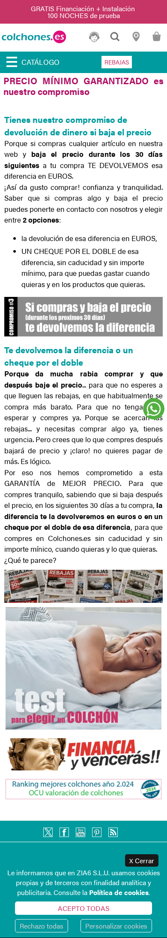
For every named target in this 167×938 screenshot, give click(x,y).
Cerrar (141, 860)
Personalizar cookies (116, 926)
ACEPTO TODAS (84, 908)
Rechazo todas (41, 926)
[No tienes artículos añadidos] (156, 40)
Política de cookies (119, 892)
